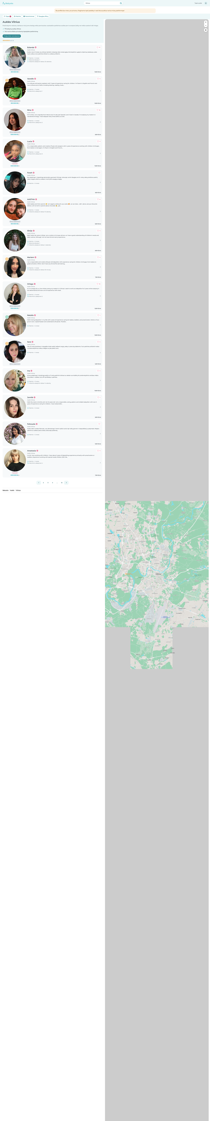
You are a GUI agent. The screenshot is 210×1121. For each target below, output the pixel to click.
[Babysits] (8, 3)
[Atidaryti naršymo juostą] (205, 3)
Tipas (8, 16)
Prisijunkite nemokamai (12, 36)
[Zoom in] (205, 22)
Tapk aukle (198, 3)
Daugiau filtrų (43, 16)
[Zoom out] (205, 25)
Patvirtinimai (29, 16)
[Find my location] (205, 30)
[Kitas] (66, 483)
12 (61, 482)
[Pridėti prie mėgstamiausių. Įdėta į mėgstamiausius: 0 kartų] (99, 172)
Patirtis (18, 16)
